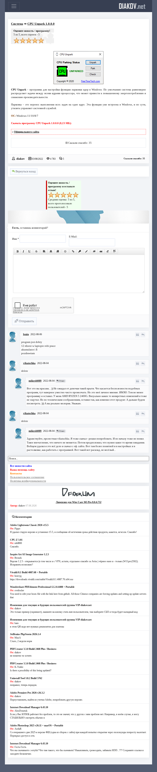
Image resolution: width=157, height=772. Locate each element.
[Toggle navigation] (14, 6)
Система (17, 23)
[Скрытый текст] (94, 251)
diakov (132, 6)
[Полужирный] (17, 251)
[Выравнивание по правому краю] (57, 251)
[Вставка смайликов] (65, 251)
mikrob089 (35, 380)
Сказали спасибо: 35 (80, 142)
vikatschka (29, 363)
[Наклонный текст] (23, 251)
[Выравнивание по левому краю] (44, 251)
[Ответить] (142, 334)
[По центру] (50, 251)
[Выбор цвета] (86, 251)
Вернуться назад (25, 171)
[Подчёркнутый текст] (29, 251)
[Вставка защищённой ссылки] (79, 251)
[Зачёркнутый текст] (36, 251)
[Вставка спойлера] (114, 251)
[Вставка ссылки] (73, 251)
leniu (26, 334)
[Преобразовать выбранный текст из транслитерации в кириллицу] (107, 251)
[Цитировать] (137, 334)
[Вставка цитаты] (101, 251)
